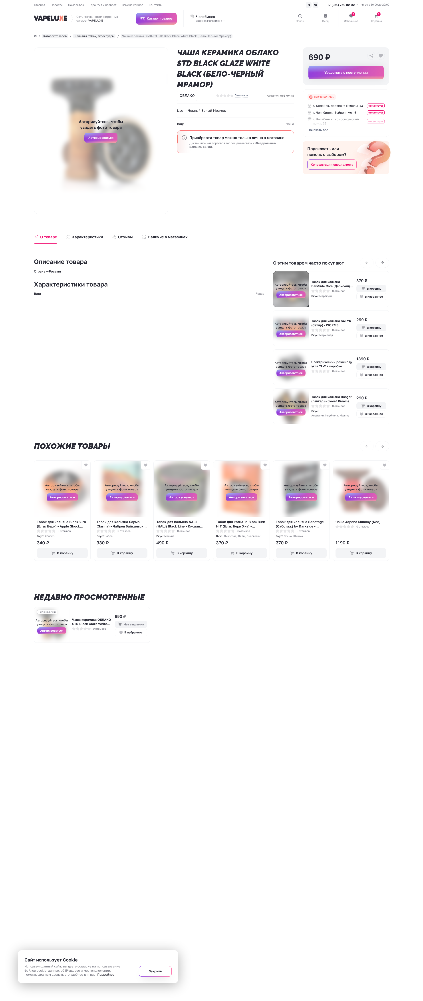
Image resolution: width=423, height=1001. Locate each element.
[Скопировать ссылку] (371, 56)
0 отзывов (241, 95)
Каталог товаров (55, 36)
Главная (39, 5)
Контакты (155, 5)
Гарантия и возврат (102, 5)
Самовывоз (76, 5)
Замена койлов (132, 5)
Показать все (318, 130)
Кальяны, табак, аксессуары (94, 36)
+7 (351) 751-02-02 (341, 5)
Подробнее (105, 974)
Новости (57, 5)
